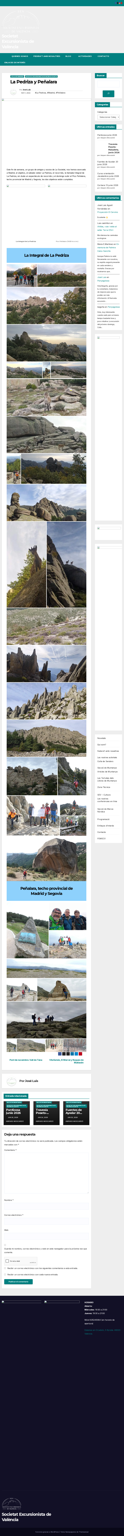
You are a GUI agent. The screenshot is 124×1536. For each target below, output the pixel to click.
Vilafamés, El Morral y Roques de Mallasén (66, 1061)
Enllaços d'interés (105, 825)
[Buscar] (108, 93)
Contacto (103, 56)
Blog (69, 56)
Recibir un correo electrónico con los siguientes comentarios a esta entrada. (42, 1268)
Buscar (101, 75)
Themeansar (84, 1532)
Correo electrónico (13, 1215)
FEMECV (101, 838)
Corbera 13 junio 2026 (107, 185)
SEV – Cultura (104, 795)
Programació (103, 819)
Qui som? (101, 744)
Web (6, 1230)
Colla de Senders (17, 76)
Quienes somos (20, 56)
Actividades (85, 56)
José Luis (27, 90)
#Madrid (51, 93)
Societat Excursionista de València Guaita (41, 76)
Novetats (101, 738)
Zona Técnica (103, 787)
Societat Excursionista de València (18, 41)
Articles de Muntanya (107, 771)
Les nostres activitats (107, 757)
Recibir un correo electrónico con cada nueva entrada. (32, 1274)
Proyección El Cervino (107, 212)
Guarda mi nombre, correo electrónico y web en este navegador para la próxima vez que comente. (45, 1251)
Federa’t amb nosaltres (46, 56)
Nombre (9, 1200)
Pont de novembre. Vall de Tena (26, 1060)
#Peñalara (60, 93)
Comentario (10, 1150)
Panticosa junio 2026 (13, 1111)
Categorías (102, 112)
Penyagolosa (103, 281)
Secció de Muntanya (14, 1102)
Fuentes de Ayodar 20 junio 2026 (74, 1113)
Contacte (101, 832)
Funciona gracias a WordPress (47, 1532)
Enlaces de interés (14, 62)
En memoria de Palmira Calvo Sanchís (108, 247)
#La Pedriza (40, 93)
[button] (116, 59)
